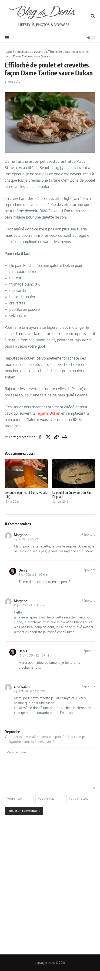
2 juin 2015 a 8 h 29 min (28, 539)
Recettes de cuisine (30, 51)
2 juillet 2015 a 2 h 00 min (30, 691)
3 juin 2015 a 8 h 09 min (33, 574)
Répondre (88, 534)
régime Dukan (48, 413)
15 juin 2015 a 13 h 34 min (29, 605)
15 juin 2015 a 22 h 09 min (34, 655)
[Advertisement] (50, 885)
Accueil (9, 51)
